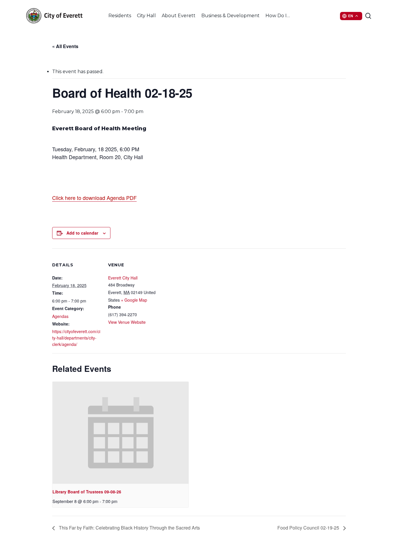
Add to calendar (82, 233)
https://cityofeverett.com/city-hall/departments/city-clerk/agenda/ (76, 337)
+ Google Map (134, 300)
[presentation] (120, 433)
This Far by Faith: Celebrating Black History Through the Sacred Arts (129, 527)
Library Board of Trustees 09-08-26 (86, 492)
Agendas (60, 316)
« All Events (65, 46)
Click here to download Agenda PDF (94, 197)
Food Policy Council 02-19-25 (308, 527)
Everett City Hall (123, 278)
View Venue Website (127, 322)
